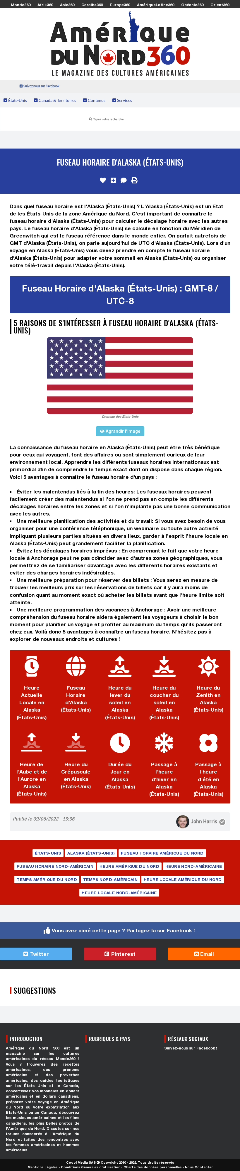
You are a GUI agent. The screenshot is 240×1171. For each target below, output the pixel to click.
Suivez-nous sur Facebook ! (190, 1048)
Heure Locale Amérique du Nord (183, 879)
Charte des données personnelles (153, 1167)
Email (206, 954)
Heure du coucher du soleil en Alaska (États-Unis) (164, 702)
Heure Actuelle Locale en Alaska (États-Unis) (32, 702)
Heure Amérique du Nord (129, 866)
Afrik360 (45, 4)
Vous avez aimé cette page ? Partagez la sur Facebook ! (123, 930)
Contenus (96, 100)
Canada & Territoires (57, 100)
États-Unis (17, 100)
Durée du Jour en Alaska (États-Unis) (120, 775)
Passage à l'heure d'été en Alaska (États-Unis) (208, 779)
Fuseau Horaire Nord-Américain (55, 866)
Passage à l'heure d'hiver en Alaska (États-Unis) (164, 779)
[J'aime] (103, 180)
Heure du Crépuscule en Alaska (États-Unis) (76, 775)
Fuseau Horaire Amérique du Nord (162, 853)
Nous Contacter (199, 1167)
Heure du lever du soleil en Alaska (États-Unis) (120, 702)
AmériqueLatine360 (155, 4)
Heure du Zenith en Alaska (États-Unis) (208, 699)
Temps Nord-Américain (110, 879)
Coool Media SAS (81, 1162)
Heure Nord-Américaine (193, 866)
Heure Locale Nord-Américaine (119, 892)
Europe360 (120, 4)
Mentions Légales (43, 1167)
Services (124, 100)
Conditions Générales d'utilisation (90, 1167)
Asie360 (67, 4)
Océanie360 (192, 4)
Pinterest (123, 954)
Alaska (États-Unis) (91, 853)
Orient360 (219, 4)
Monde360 (20, 4)
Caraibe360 (92, 4)
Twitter (39, 954)
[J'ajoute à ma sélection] (113, 180)
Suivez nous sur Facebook (41, 86)
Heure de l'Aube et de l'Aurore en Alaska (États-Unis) (31, 779)
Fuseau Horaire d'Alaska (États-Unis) (76, 699)
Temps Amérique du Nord (47, 879)
